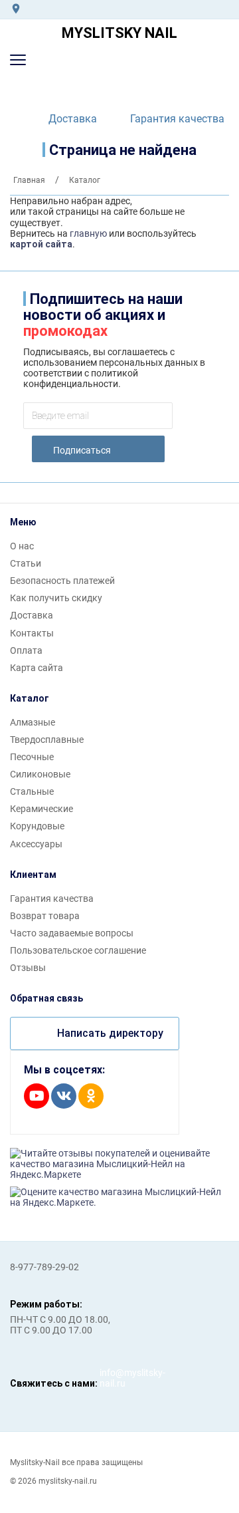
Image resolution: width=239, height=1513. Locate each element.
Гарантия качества (177, 118)
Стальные (32, 791)
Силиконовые (40, 774)
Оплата (26, 650)
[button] (18, 60)
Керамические (41, 808)
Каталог (29, 698)
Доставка (72, 118)
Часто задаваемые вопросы (71, 933)
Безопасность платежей (62, 580)
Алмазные (32, 722)
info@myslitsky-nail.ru (113, 1378)
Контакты (32, 633)
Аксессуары (36, 844)
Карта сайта (36, 667)
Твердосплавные (47, 739)
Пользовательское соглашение (78, 950)
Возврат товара (45, 915)
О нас (22, 546)
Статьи (25, 563)
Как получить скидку (56, 598)
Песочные (32, 757)
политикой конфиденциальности (80, 378)
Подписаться (82, 450)
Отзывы (28, 967)
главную (88, 233)
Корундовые (37, 826)
